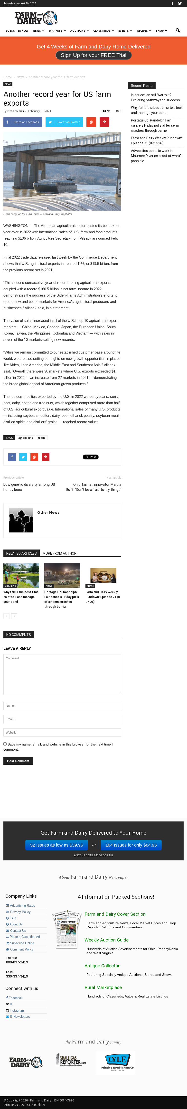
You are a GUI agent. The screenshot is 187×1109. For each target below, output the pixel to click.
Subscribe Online (21, 943)
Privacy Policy (20, 912)
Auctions (77, 30)
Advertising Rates (22, 905)
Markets (55, 30)
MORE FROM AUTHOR (59, 553)
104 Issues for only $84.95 (131, 845)
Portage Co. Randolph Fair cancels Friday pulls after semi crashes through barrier (155, 125)
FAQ (12, 918)
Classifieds (101, 30)
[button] (178, 31)
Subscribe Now (17, 30)
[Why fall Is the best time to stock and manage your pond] (21, 575)
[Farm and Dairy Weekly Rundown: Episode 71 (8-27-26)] (103, 575)
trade (42, 437)
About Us (16, 924)
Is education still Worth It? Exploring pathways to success (155, 97)
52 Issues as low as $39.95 (56, 845)
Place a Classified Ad (24, 937)
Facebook (15, 998)
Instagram (16, 1010)
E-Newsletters (19, 1016)
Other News (15, 111)
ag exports (25, 437)
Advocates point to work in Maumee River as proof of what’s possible (157, 156)
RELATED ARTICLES (21, 553)
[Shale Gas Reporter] (71, 1066)
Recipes (142, 30)
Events (123, 30)
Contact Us (17, 930)
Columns (10, 585)
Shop (160, 30)
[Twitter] (180, 3)
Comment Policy (21, 949)
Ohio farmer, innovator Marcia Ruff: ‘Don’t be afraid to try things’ (93, 487)
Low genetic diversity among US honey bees (29, 487)
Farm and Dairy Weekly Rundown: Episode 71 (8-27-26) (103, 597)
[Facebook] (172, 3)
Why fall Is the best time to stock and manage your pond (20, 597)
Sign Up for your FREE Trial (93, 55)
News (37, 30)
